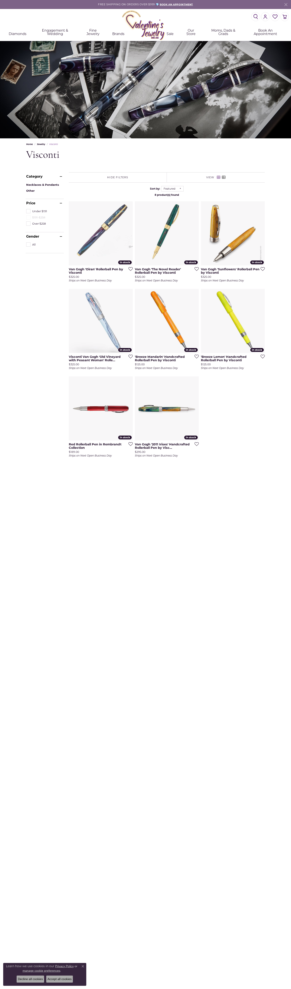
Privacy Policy (64, 966)
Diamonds (17, 34)
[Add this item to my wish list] (129, 268)
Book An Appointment (265, 32)
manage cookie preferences (41, 970)
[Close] (285, 4)
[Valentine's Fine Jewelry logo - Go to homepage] (145, 25)
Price (30, 203)
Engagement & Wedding (55, 32)
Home (29, 144)
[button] (255, 16)
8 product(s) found (167, 194)
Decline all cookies (30, 979)
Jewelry (41, 144)
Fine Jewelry (92, 32)
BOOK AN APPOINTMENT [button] (176, 4)
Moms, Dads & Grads (223, 32)
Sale (170, 34)
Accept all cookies (60, 979)
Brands (118, 34)
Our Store (191, 32)
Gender (32, 236)
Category (34, 176)
